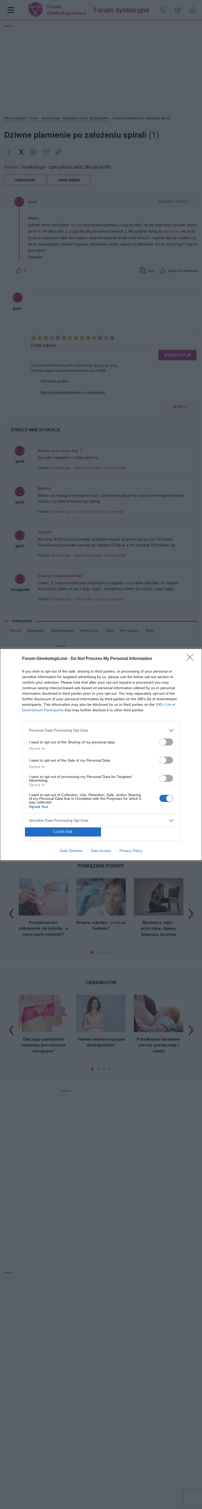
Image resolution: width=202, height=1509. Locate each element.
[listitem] (101, 730)
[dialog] (101, 755)
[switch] (166, 742)
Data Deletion (71, 851)
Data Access (101, 851)
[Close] (192, 659)
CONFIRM (63, 832)
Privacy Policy (130, 851)
